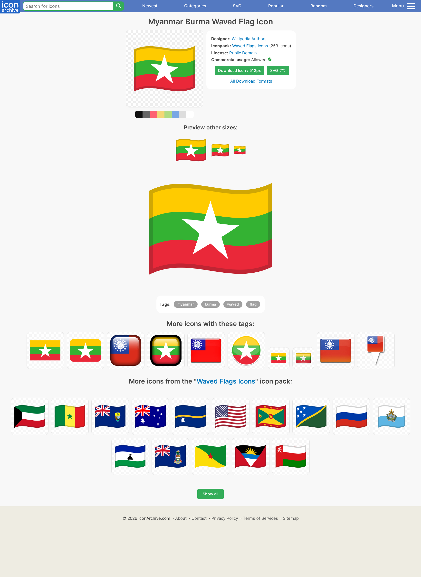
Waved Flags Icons (250, 45)
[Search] (118, 6)
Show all (210, 493)
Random (318, 5)
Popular (276, 5)
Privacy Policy (224, 518)
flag (253, 304)
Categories (195, 5)
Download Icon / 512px (239, 70)
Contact (199, 518)
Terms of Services (260, 518)
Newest (149, 5)
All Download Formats (251, 81)
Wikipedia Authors (249, 38)
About (181, 518)
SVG (237, 5)
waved (233, 304)
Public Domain (243, 52)
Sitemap (291, 518)
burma (210, 304)
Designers (363, 5)
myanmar (185, 304)
